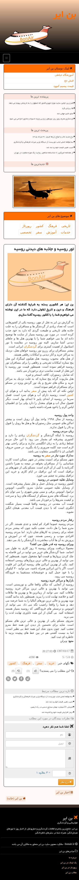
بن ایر (64, 14)
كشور (40, 226)
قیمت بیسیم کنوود (63, 86)
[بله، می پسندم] (35, 671)
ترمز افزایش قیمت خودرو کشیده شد (57, 712)
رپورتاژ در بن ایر (69, 867)
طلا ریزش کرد (67, 108)
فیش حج (69, 80)
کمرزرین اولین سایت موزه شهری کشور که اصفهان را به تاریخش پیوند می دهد (41, 103)
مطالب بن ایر (71, 872)
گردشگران (30, 346)
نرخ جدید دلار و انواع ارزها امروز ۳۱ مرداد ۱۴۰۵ (52, 137)
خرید (51, 663)
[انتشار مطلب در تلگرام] (28, 678)
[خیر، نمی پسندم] (18, 671)
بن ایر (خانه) (15, 798)
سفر (39, 232)
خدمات (65, 232)
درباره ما (73, 857)
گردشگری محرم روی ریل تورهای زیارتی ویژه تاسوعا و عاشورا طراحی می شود (41, 119)
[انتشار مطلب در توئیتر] (15, 678)
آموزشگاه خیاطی (64, 74)
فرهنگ (52, 226)
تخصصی (25, 232)
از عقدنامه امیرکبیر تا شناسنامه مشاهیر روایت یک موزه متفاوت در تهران (43, 153)
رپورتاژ (26, 226)
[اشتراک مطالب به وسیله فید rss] (8, 678)
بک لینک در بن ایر (68, 862)
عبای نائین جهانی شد (65, 114)
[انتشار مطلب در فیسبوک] (21, 678)
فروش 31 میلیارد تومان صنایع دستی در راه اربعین (52, 707)
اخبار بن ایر (63, 792)
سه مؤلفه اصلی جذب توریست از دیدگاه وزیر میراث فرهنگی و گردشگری (43, 142)
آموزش (51, 232)
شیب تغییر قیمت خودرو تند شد (59, 147)
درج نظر (64, 782)
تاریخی (65, 226)
